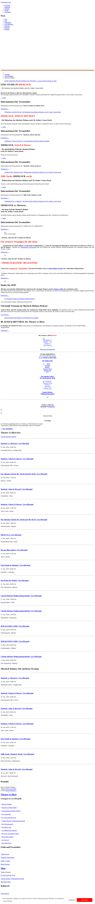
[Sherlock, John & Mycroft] (32, 112)
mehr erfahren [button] (7, 901)
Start (5, 19)
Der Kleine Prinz (6, 882)
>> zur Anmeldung (7, 429)
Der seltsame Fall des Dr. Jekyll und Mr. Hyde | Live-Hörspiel (24, 474)
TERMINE (7, 22)
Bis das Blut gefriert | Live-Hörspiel (14, 550)
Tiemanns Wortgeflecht (7, 857)
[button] (47, 65)
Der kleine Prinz (6, 843)
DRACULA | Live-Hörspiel (11, 535)
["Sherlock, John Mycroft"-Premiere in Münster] (5, 232)
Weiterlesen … (5, 109)
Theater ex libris (58, 289)
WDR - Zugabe (5, 861)
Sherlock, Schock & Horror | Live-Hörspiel (17, 459)
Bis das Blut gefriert (7, 837)
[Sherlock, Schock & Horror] (26, 141)
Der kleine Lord (6, 827)
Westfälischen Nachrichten (28, 247)
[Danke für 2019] (5, 281)
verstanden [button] (84, 900)
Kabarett (6, 27)
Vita (5, 21)
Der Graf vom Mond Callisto (10, 833)
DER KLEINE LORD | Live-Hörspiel (15, 626)
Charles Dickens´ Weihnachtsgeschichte (13, 821)
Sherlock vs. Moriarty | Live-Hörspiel (15, 444)
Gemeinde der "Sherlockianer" (18, 268)
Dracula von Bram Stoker (9, 807)
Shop (3, 868)
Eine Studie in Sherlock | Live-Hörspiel (15, 565)
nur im (47, 357)
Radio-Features (5, 864)
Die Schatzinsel (6, 814)
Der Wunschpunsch (7, 824)
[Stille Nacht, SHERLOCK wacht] (32, 172)
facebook (43, 406)
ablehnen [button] (72, 900)
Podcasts (7, 26)
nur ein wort (5, 840)
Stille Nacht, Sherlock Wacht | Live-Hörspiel (17, 754)
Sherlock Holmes (7, 804)
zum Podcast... (5, 314)
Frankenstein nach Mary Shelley (11, 811)
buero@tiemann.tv (11, 790)
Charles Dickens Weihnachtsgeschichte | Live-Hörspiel (21, 596)
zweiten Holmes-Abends (55, 268)
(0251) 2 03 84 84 (11, 789)
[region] (47, 51)
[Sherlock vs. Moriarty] (32, 201)
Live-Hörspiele (8, 24)
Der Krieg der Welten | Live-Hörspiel (14, 580)
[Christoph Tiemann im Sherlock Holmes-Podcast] (19, 299)
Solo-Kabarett (5, 893)
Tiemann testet (5, 854)
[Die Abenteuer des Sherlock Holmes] (30, 81)
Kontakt (6, 29)
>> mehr (3, 98)
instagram (51, 406)
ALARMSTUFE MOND (9, 830)
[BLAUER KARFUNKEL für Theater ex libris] (21, 318)
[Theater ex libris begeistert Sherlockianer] (5, 255)
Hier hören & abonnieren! (47, 349)
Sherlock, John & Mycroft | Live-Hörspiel (16, 489)
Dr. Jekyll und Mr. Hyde (9, 817)
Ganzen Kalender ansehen (8, 436)
